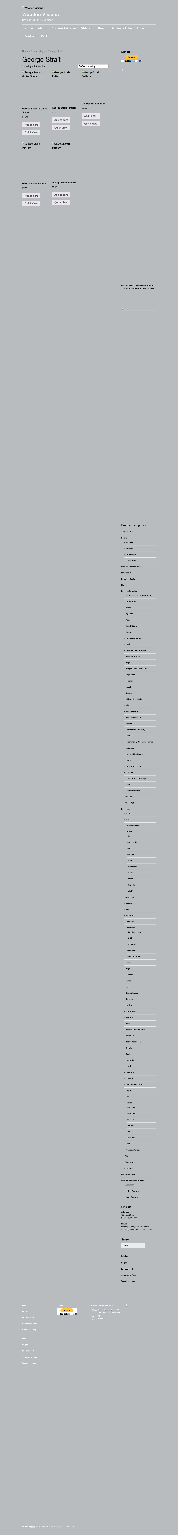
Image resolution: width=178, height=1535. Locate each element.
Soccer (131, 1131)
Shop (101, 28)
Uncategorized (128, 1174)
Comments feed (128, 1275)
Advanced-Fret (132, 825)
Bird (127, 909)
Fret (127, 987)
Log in (124, 1263)
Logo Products (128, 579)
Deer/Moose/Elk (132, 656)
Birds (127, 620)
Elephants (130, 674)
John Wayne (130, 554)
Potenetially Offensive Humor (139, 742)
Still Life (129, 772)
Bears (128, 607)
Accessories (130, 1185)
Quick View (31, 132)
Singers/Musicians (134, 754)
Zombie (129, 1168)
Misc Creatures (132, 711)
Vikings (131, 950)
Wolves (128, 796)
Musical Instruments (135, 1029)
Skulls (128, 760)
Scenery (129, 1078)
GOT (130, 938)
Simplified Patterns (134, 1084)
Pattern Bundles (129, 591)
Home (28, 28)
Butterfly (132, 842)
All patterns (127, 531)
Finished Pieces (128, 572)
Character (130, 927)
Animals (129, 542)
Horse (131, 872)
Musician (129, 1035)
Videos (86, 28)
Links (141, 28)
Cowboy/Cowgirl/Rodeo (136, 650)
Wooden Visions (40, 14)
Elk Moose (132, 866)
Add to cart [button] (31, 124)
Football (132, 1113)
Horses (128, 693)
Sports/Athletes (133, 766)
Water (128, 1156)
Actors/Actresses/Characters (139, 595)
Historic (129, 999)
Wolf (130, 891)
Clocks (128, 644)
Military (129, 1017)
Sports (128, 1103)
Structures (130, 560)
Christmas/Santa (133, 638)
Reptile (131, 885)
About (42, 28)
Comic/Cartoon (135, 932)
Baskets (129, 548)
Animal (128, 831)
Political (129, 735)
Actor (128, 813)
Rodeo (131, 1125)
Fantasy (129, 681)
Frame (128, 981)
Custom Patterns (64, 28)
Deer (130, 860)
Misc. (127, 1023)
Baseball (132, 1107)
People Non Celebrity (135, 729)
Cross (128, 962)
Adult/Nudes (131, 601)
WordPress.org (128, 1281)
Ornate (128, 723)
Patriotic (129, 1060)
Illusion (128, 1005)
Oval (127, 1054)
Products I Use (121, 28)
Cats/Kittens (131, 626)
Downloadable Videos (131, 566)
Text (127, 1143)
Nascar (131, 1119)
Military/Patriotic (133, 699)
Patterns (125, 809)
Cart (44, 36)
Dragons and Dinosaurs (136, 668)
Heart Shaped (131, 993)
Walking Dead (134, 956)
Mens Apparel (131, 1197)
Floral (128, 687)
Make (32, 1526)
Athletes (129, 897)
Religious (129, 748)
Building (129, 915)
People (128, 1066)
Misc (127, 705)
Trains (128, 784)
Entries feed (127, 1269)
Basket (128, 903)
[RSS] (154, 1527)
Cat (129, 848)
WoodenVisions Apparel (132, 1180)
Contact (30, 36)
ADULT (128, 819)
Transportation (132, 790)
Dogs (127, 662)
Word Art (129, 803)
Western (129, 1162)
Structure (130, 1137)
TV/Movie (132, 944)
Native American (133, 717)
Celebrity (129, 921)
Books (124, 538)
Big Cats (129, 613)
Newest (124, 585)
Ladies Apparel (132, 1191)
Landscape (130, 1011)
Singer (128, 1090)
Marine (131, 878)
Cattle (128, 632)
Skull (127, 1096)
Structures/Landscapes (136, 778)
